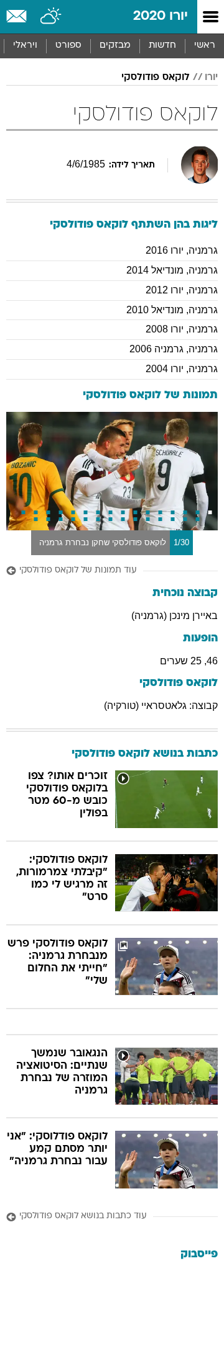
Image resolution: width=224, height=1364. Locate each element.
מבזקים (115, 45)
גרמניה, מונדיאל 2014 (172, 270)
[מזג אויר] (51, 16)
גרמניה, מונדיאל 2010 (172, 310)
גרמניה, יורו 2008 (182, 329)
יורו (211, 77)
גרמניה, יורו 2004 (182, 368)
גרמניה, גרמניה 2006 (173, 349)
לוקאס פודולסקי (155, 77)
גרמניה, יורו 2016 (182, 250)
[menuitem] (162, 46)
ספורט (68, 45)
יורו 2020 (160, 16)
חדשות (162, 45)
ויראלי (25, 45)
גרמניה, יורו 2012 (182, 290)
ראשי (204, 45)
